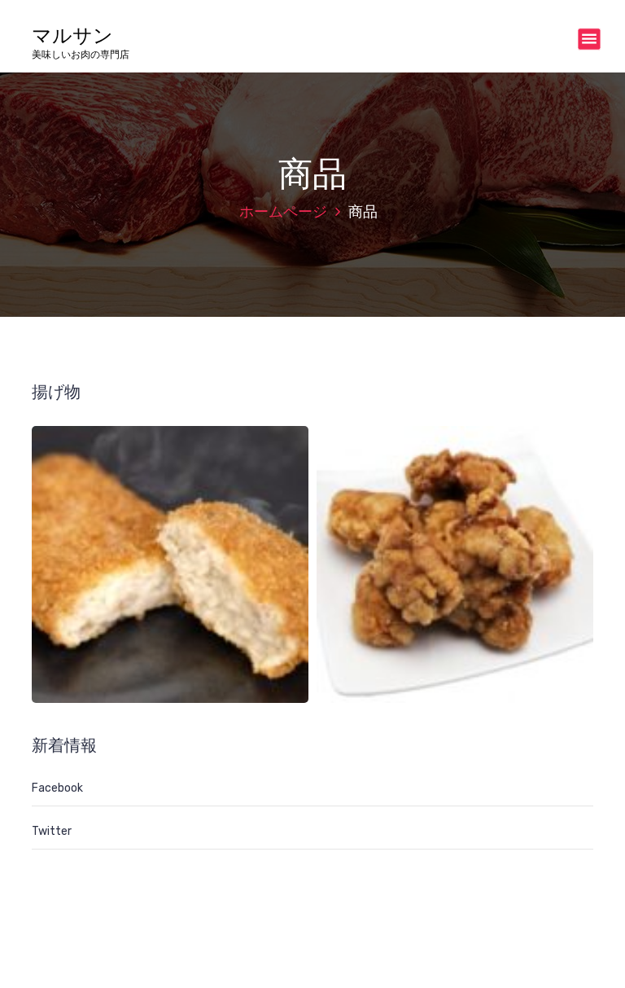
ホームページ (283, 212)
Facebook (57, 788)
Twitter (52, 831)
